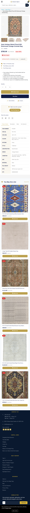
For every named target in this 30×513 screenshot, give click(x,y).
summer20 (23, 59)
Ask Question (23, 124)
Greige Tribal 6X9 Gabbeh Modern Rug (10, 251)
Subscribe (23, 502)
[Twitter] (6, 429)
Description (12, 124)
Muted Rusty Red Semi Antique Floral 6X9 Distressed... (13, 288)
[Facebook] (3, 429)
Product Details (5, 124)
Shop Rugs (7, 9)
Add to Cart (16, 91)
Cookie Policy (8, 508)
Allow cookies (15, 510)
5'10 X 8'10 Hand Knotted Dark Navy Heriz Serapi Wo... (13, 400)
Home (2, 9)
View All (26, 181)
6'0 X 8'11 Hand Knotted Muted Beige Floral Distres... (13, 363)
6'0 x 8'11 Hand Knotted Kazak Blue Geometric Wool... (13, 213)
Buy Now (15, 96)
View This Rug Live (15, 110)
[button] (27, 25)
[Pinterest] (10, 429)
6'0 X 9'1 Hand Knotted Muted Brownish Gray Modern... (13, 325)
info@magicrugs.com (8, 424)
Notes (18, 124)
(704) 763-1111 (7, 414)
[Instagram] (8, 429)
